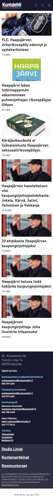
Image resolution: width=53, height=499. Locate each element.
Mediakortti (7, 440)
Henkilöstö (7, 437)
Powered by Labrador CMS (26, 494)
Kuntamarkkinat (15, 457)
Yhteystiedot (8, 434)
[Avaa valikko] (36, 5)
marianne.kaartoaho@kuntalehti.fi (19, 409)
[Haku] (43, 5)
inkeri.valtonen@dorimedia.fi (16, 421)
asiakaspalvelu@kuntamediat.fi (17, 380)
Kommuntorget (14, 465)
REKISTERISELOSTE (10, 485)
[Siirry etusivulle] (11, 5)
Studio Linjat (12, 448)
